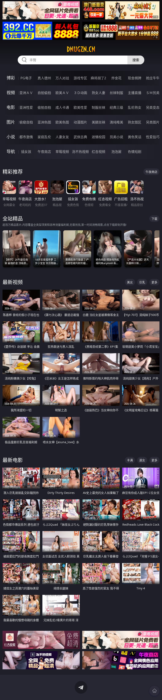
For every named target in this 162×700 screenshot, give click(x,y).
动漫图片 (80, 122)
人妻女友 (62, 137)
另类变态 (152, 107)
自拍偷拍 (44, 92)
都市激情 (26, 137)
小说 (11, 137)
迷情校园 (98, 137)
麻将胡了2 (98, 78)
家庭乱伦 (44, 137)
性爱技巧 (152, 137)
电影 (11, 107)
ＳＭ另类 (152, 92)
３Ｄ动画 (80, 92)
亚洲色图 (44, 122)
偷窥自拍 (26, 122)
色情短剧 (134, 151)
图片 (11, 122)
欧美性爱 (80, 107)
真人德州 (44, 78)
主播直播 (134, 92)
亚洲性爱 (26, 107)
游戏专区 (80, 78)
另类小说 (116, 137)
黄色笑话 (134, 137)
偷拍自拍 (44, 107)
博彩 (11, 78)
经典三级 (116, 107)
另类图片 (152, 122)
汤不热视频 (80, 151)
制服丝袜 (98, 107)
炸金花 (116, 78)
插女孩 (26, 151)
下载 (154, 219)
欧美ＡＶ (62, 92)
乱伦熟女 (134, 107)
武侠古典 (80, 137)
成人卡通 (62, 107)
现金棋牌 (134, 78)
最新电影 (13, 459)
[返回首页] (154, 691)
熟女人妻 (98, 92)
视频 (11, 92)
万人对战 (62, 78)
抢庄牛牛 (152, 78)
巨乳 (142, 282)
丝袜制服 (116, 92)
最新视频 (13, 281)
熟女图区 (134, 122)
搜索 (135, 60)
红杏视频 (98, 151)
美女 (130, 282)
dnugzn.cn (81, 49)
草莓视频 (62, 151)
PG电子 (26, 78)
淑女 (142, 460)
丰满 (130, 460)
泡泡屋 (116, 151)
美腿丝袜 (98, 122)
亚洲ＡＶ (26, 92)
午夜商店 (44, 151)
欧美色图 (62, 122)
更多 (154, 282)
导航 (11, 151)
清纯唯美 (116, 122)
